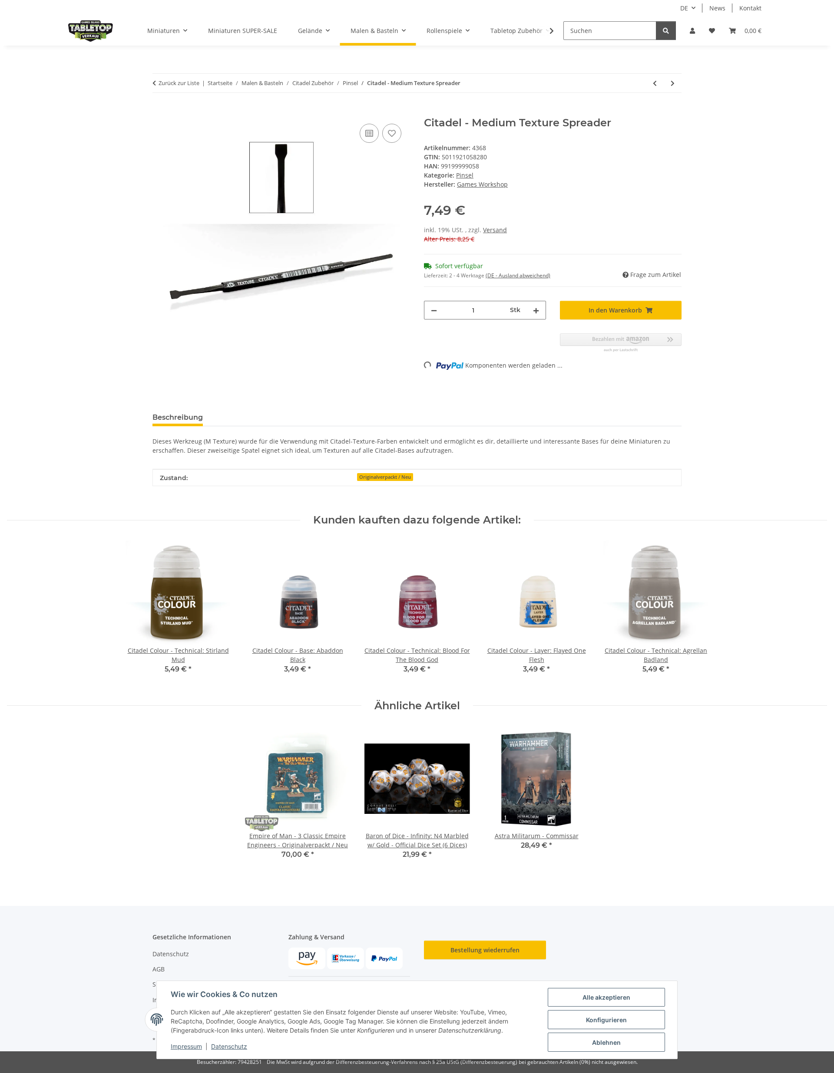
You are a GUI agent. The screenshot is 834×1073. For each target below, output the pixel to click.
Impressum (186, 1046)
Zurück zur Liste (179, 83)
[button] (692, 31)
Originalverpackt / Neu (385, 477)
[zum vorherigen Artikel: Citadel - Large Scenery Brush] (655, 83)
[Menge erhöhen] (536, 310)
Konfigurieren (606, 1020)
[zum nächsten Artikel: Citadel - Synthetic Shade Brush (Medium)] (673, 83)
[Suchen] (666, 30)
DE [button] (684, 8)
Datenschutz (229, 1046)
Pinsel (464, 175)
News (717, 8)
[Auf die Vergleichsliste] (369, 133)
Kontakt (750, 8)
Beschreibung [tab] (177, 417)
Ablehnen (606, 1042)
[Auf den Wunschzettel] (391, 133)
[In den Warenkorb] (159, 112)
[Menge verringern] (433, 310)
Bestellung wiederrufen (485, 950)
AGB (158, 969)
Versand (495, 230)
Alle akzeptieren (606, 997)
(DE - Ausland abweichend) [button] (518, 275)
